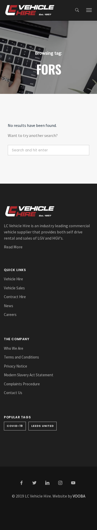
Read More (13, 246)
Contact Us (13, 392)
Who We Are (13, 348)
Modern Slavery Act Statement (28, 374)
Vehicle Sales (14, 288)
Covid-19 (15, 426)
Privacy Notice (15, 366)
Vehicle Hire (13, 278)
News (8, 305)
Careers (10, 314)
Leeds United (42, 426)
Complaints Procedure (22, 383)
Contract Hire (15, 296)
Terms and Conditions (21, 357)
